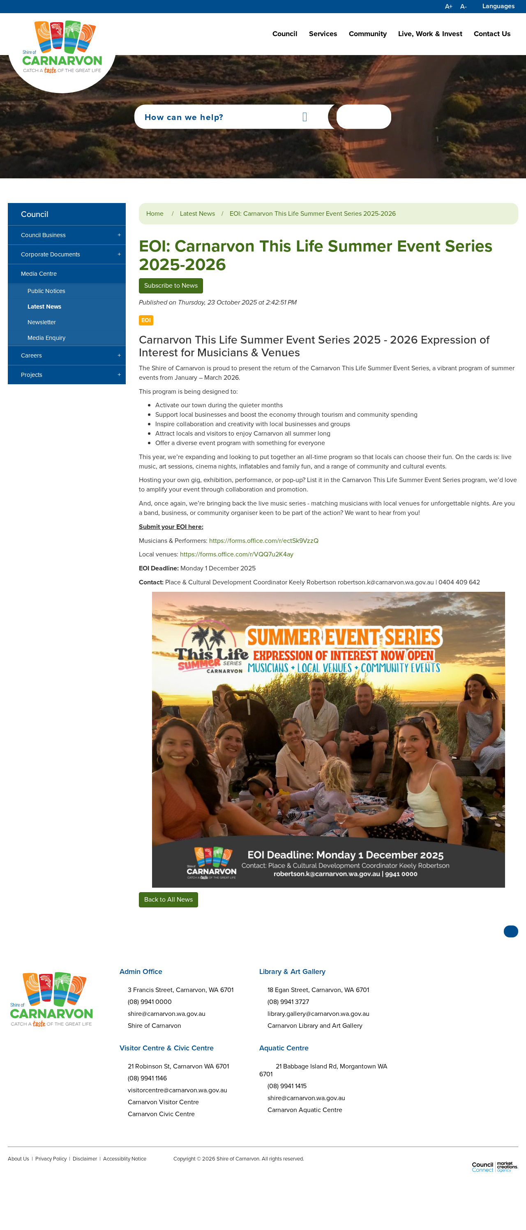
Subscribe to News (171, 285)
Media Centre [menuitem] (39, 273)
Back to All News (168, 899)
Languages (498, 6)
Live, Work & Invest (430, 33)
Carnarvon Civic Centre (161, 1114)
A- (463, 6)
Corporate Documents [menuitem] (50, 254)
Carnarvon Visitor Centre (163, 1102)
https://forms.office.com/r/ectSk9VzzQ (263, 540)
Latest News (197, 213)
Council (285, 33)
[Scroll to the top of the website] (511, 931)
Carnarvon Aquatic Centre (305, 1110)
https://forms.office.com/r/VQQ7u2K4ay (236, 554)
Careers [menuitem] (31, 355)
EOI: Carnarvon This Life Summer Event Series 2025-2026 (313, 213)
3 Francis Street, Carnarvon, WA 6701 (180, 990)
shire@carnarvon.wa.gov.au (166, 1013)
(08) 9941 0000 (150, 1001)
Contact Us (492, 33)
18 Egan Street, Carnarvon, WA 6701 (318, 990)
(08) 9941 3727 (288, 1001)
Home (155, 213)
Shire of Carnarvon (154, 1025)
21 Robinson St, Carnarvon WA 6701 (178, 1066)
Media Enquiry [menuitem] (46, 337)
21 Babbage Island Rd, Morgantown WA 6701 (323, 1070)
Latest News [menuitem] (44, 306)
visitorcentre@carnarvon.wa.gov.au (177, 1090)
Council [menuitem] (34, 214)
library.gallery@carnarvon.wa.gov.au (318, 1013)
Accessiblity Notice (124, 1159)
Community (368, 33)
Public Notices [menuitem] (46, 290)
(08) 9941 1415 (287, 1086)
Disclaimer (85, 1159)
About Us (18, 1159)
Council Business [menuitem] (43, 235)
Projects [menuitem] (31, 374)
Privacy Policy (51, 1159)
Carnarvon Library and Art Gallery (315, 1025)
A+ (448, 6)
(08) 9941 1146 (147, 1078)
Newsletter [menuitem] (42, 322)
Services (323, 33)
